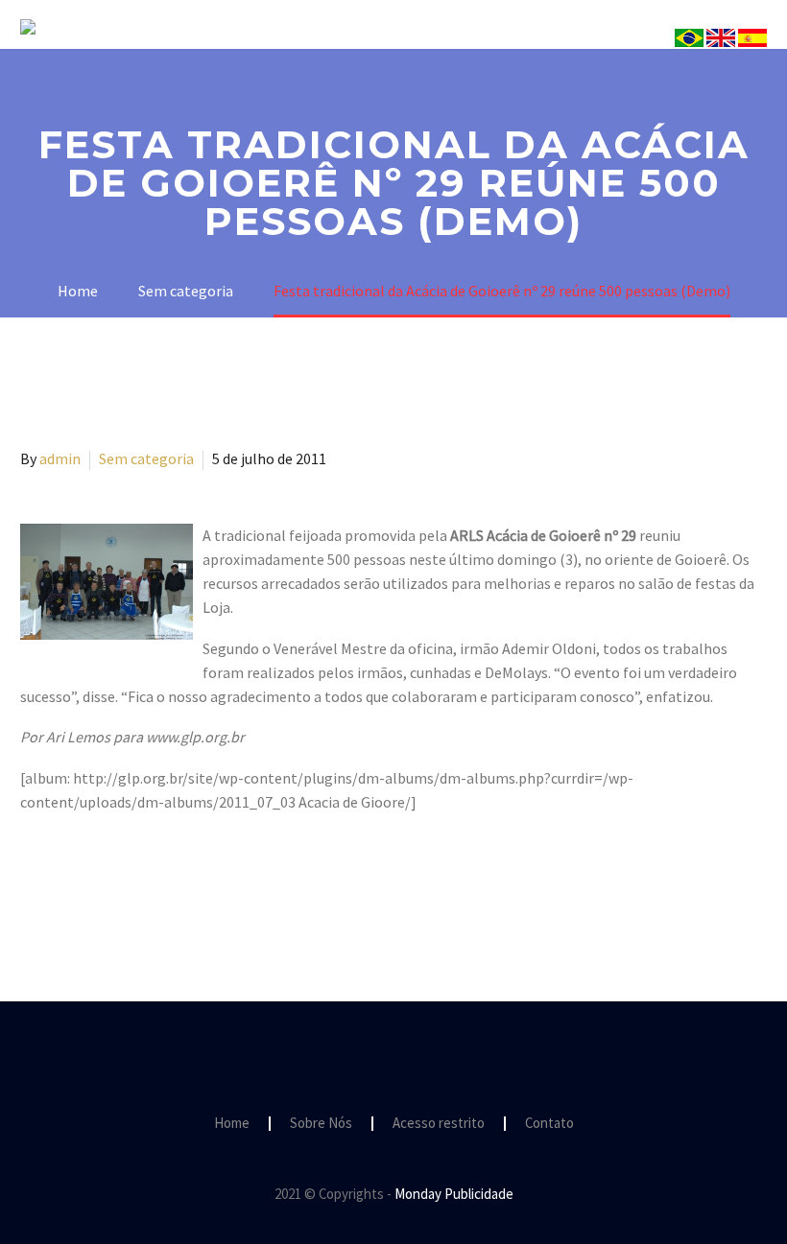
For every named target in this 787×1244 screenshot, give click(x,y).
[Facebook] (32, 879)
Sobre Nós (290, 54)
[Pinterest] (88, 879)
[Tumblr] (116, 879)
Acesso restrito (439, 1123)
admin (60, 458)
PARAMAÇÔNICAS (558, 54)
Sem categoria (146, 458)
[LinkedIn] (144, 879)
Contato (549, 1123)
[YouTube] (418, 1054)
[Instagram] (393, 1054)
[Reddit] (171, 879)
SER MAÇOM (414, 54)
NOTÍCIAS (694, 54)
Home (232, 1123)
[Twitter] (60, 879)
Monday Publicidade (453, 1194)
